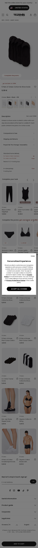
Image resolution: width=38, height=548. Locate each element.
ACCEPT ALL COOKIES (19, 289)
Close (33, 256)
